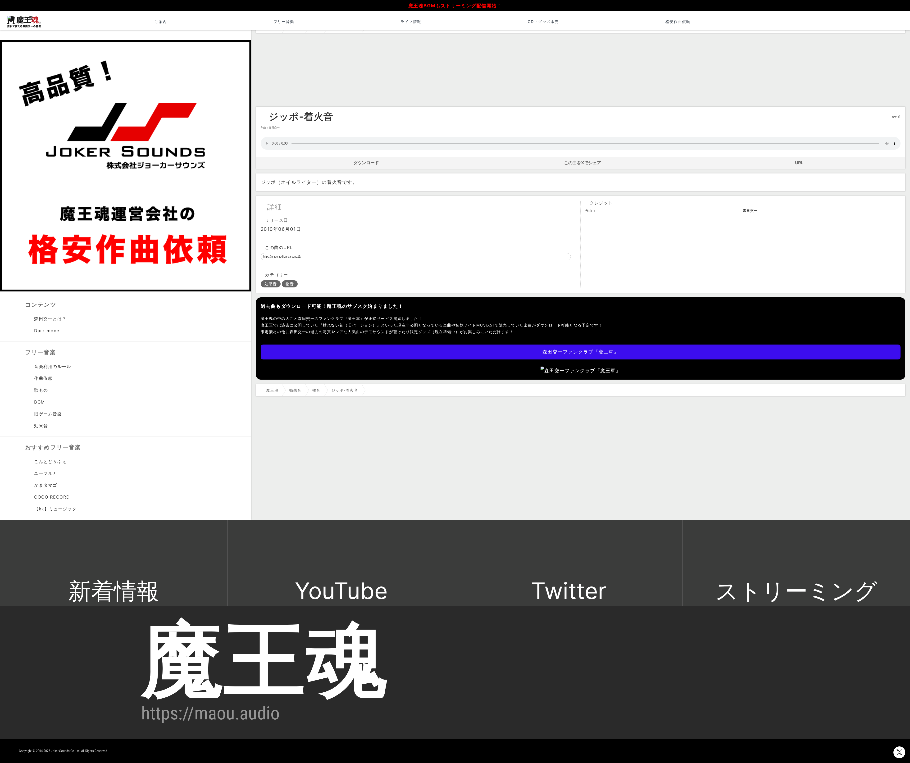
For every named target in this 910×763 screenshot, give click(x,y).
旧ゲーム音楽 (48, 413)
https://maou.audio (210, 713)
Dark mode (46, 330)
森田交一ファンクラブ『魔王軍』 (580, 352)
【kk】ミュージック (55, 508)
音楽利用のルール (52, 366)
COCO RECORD (52, 497)
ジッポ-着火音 (301, 116)
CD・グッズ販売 (543, 21)
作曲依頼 (43, 378)
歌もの (41, 390)
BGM (39, 402)
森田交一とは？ (50, 318)
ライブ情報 (410, 21)
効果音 (270, 284)
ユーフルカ (45, 473)
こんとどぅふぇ (50, 461)
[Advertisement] (580, 71)
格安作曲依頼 (677, 21)
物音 (290, 284)
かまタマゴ (45, 485)
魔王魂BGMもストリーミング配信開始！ (455, 6)
